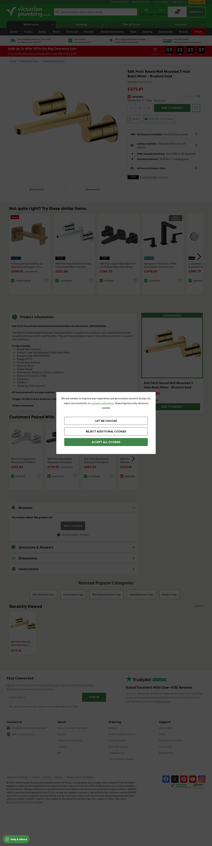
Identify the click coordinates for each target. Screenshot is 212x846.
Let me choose (106, 421)
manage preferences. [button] (103, 403)
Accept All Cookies (106, 442)
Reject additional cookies (106, 431)
